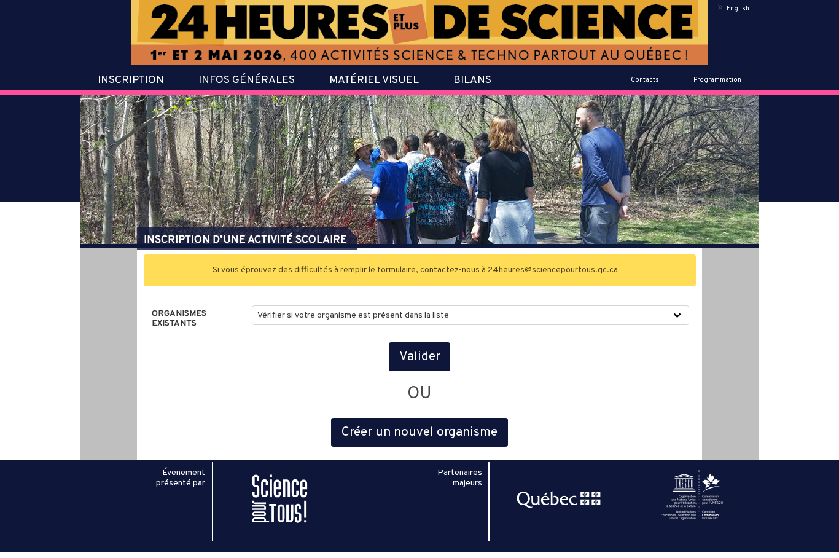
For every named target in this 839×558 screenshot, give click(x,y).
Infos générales (246, 80)
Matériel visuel (374, 80)
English (738, 9)
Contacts (645, 80)
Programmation (717, 80)
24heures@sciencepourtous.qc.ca (553, 270)
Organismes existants (179, 319)
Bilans (472, 80)
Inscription (131, 80)
